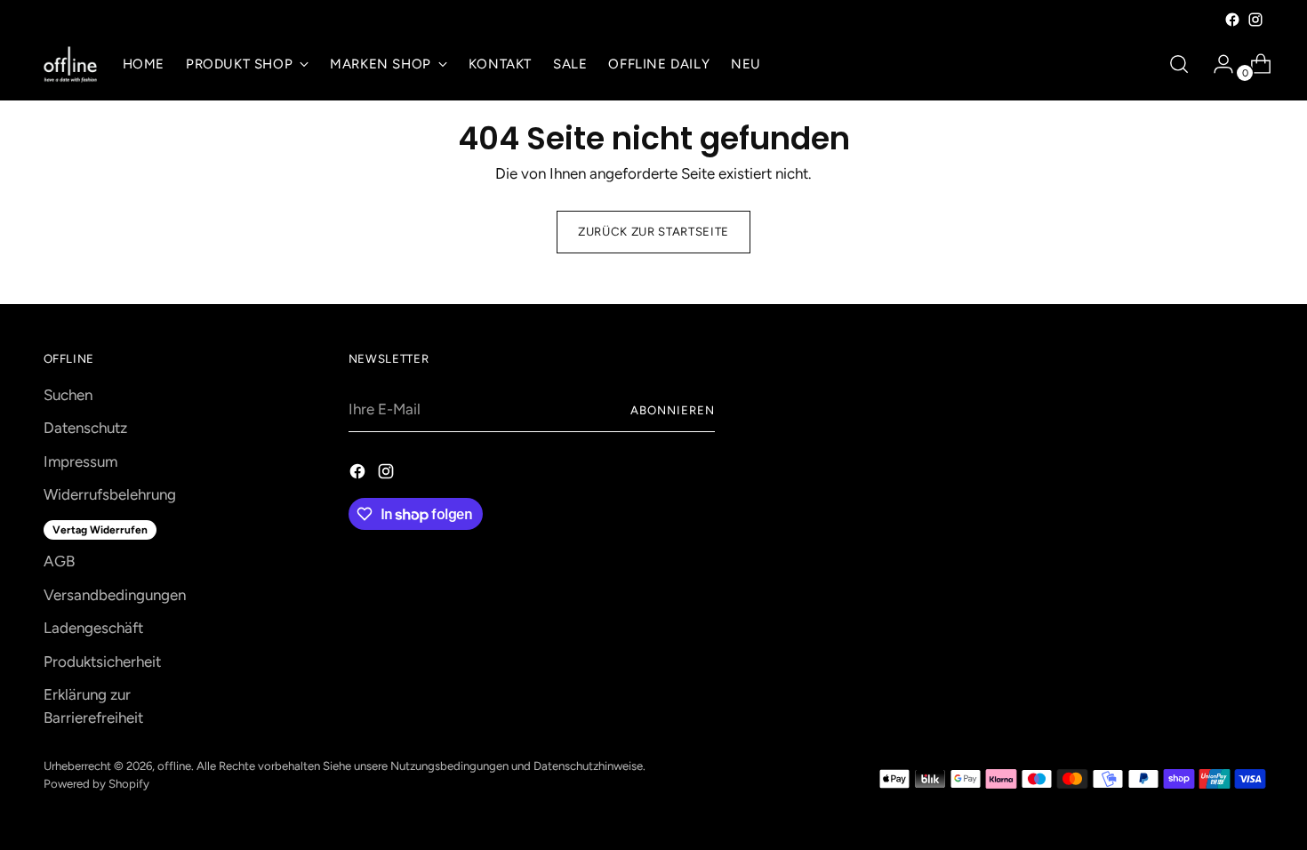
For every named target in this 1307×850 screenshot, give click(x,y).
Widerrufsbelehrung (110, 494)
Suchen (68, 395)
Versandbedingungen (115, 595)
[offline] (70, 64)
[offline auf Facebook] (1232, 20)
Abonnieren (672, 410)
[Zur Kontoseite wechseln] (1216, 64)
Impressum (80, 461)
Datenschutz (85, 428)
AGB (59, 561)
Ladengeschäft (93, 628)
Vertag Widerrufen (100, 530)
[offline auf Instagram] (1255, 20)
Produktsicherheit (102, 661)
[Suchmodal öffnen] (1179, 64)
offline (174, 765)
